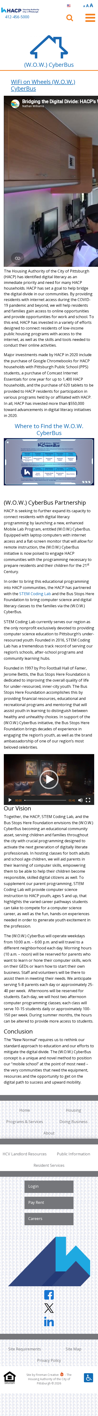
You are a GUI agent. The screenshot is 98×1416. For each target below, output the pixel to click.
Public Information (73, 1154)
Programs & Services (24, 1121)
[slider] (45, 800)
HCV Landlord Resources (25, 1154)
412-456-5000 (17, 16)
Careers (35, 1218)
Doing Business (73, 1121)
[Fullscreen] (88, 800)
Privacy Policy (49, 1360)
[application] (49, 779)
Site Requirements (24, 1349)
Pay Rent (36, 1202)
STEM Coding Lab (35, 593)
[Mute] (80, 800)
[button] (49, 779)
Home (24, 1110)
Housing (73, 1110)
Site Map (73, 1349)
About (49, 1133)
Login (33, 1186)
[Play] (10, 800)
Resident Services (49, 1165)
